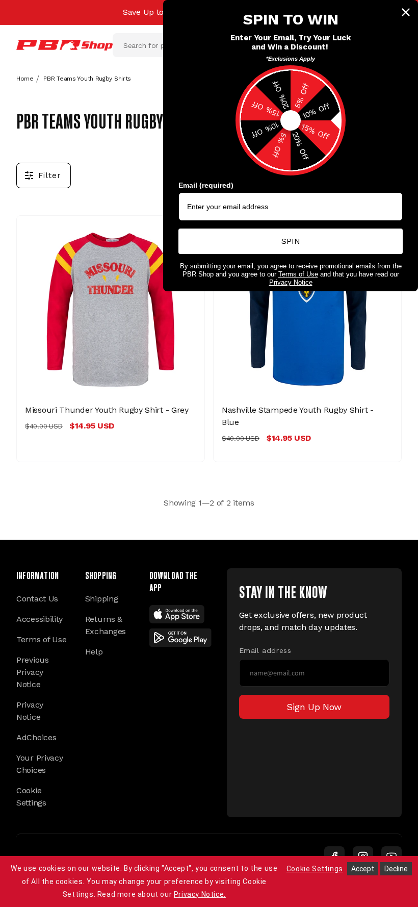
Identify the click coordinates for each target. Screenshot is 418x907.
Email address (265, 650)
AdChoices (36, 737)
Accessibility (39, 619)
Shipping (101, 598)
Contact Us (37, 598)
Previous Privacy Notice (32, 672)
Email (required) (205, 185)
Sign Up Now (314, 706)
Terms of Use (41, 639)
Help (94, 652)
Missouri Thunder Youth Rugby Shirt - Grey (107, 410)
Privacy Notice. (200, 894)
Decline (396, 869)
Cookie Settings (31, 797)
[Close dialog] (406, 12)
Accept (362, 869)
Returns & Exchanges (105, 625)
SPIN (290, 241)
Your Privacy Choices (39, 764)
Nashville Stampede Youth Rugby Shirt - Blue (298, 416)
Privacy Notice (29, 711)
